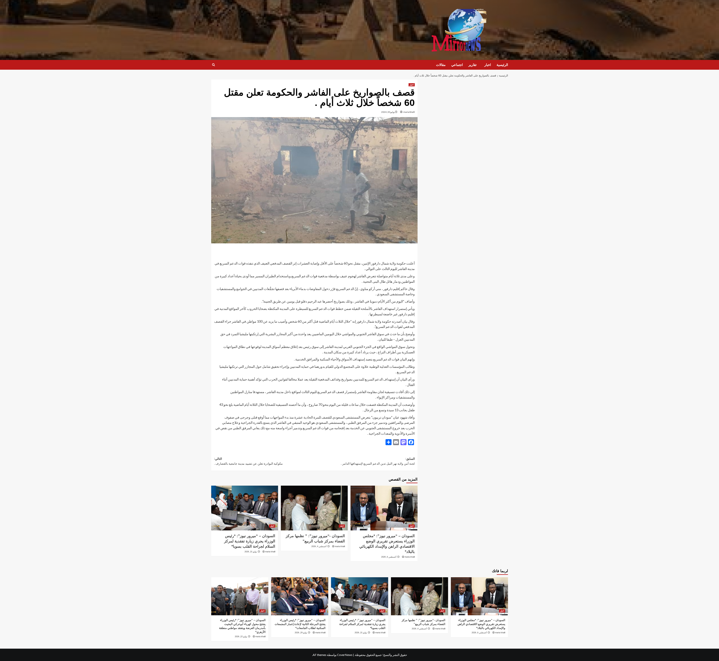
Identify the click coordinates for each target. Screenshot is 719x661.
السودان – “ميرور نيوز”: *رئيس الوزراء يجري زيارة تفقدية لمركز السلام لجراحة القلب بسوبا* (249, 541)
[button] (213, 64)
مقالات (441, 65)
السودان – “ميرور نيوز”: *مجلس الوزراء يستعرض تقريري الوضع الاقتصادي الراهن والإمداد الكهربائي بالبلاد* (481, 624)
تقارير (472, 65)
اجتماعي (457, 65)
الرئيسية (502, 65)
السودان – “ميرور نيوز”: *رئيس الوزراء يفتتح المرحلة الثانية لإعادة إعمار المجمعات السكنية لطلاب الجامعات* (300, 624)
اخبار (487, 65)
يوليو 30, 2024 (388, 112)
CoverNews (344, 655)
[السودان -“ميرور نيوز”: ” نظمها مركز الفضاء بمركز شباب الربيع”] (314, 508)
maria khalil (409, 112)
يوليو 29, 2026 (301, 632)
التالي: (248, 461)
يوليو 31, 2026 (251, 551)
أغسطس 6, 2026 (388, 557)
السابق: (378, 461)
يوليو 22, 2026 (241, 636)
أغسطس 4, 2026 (319, 546)
